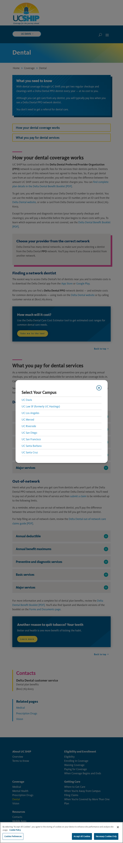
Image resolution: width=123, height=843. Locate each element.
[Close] (117, 827)
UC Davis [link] (27, 399)
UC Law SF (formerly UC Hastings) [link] (41, 406)
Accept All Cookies (82, 836)
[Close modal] (98, 387)
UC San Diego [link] (29, 432)
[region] (61, 832)
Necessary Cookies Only (106, 836)
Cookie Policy (15, 830)
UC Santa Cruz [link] (30, 452)
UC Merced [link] (28, 419)
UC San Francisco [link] (31, 439)
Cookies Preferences (13, 836)
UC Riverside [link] (29, 426)
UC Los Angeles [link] (30, 413)
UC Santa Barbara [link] (31, 445)
